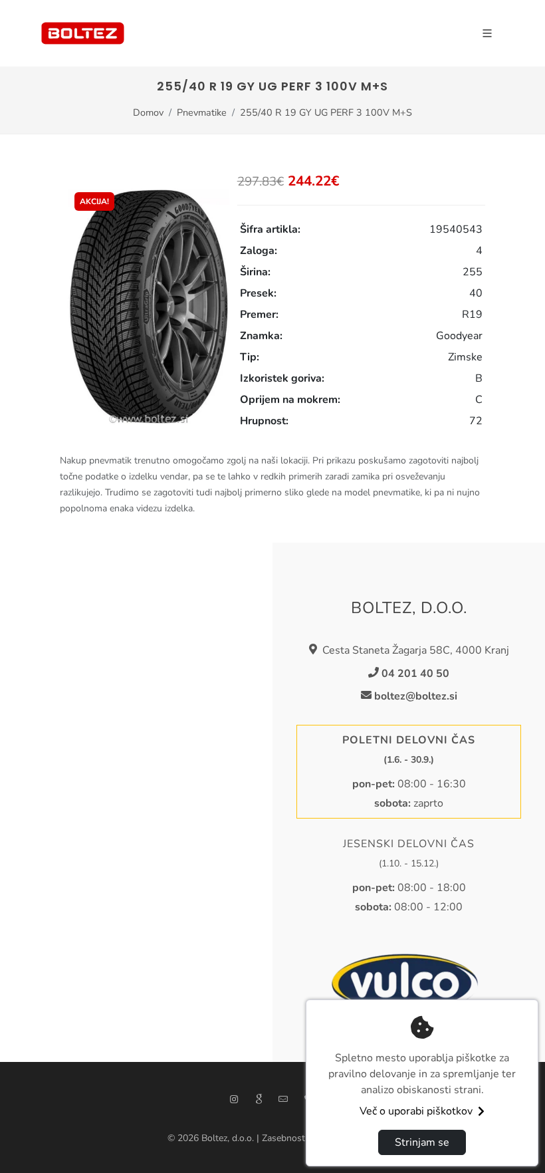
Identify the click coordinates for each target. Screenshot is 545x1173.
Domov (148, 112)
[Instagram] (234, 1099)
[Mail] (283, 1099)
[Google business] (258, 1099)
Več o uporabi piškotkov (416, 1111)
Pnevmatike (202, 112)
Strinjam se (422, 1142)
